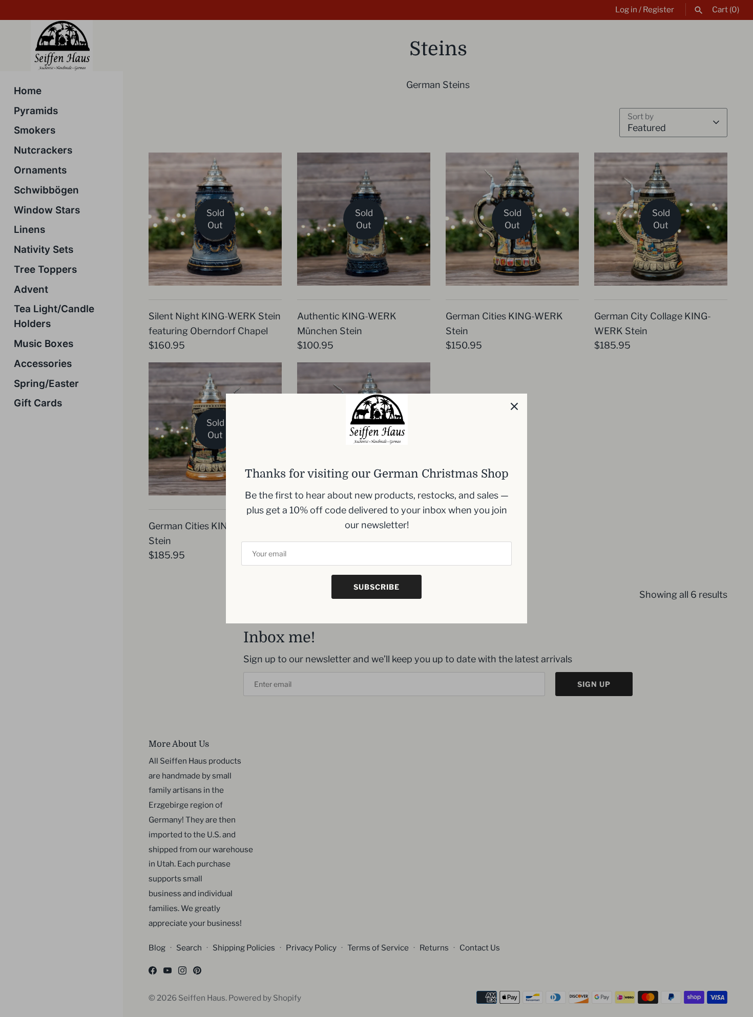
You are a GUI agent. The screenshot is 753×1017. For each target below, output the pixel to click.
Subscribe (376, 586)
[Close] (514, 406)
